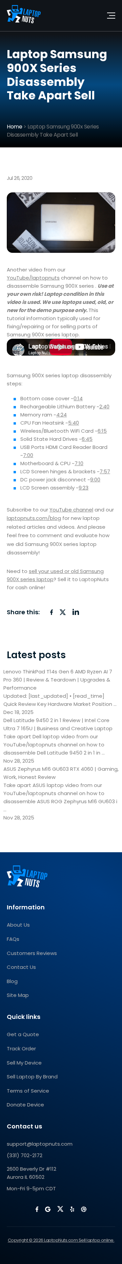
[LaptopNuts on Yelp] (72, 1209)
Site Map (18, 995)
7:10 (79, 463)
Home (14, 126)
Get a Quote (23, 1034)
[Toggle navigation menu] (111, 15)
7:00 (28, 455)
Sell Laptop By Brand (32, 1076)
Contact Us (21, 967)
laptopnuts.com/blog (34, 518)
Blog (12, 981)
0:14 (78, 398)
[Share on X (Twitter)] (63, 612)
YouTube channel (71, 509)
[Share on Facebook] (51, 612)
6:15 (102, 430)
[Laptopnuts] (24, 15)
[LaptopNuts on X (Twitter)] (60, 1209)
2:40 (104, 406)
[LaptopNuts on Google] (47, 1209)
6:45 (87, 439)
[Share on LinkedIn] (76, 612)
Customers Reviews (32, 953)
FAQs (13, 939)
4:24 (61, 414)
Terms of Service (28, 1090)
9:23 (83, 487)
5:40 (73, 422)
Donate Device (25, 1104)
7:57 (105, 471)
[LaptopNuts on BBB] (83, 1209)
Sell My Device (24, 1062)
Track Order (21, 1048)
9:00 (95, 479)
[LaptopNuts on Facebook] (37, 1209)
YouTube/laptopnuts (33, 277)
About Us (18, 924)
